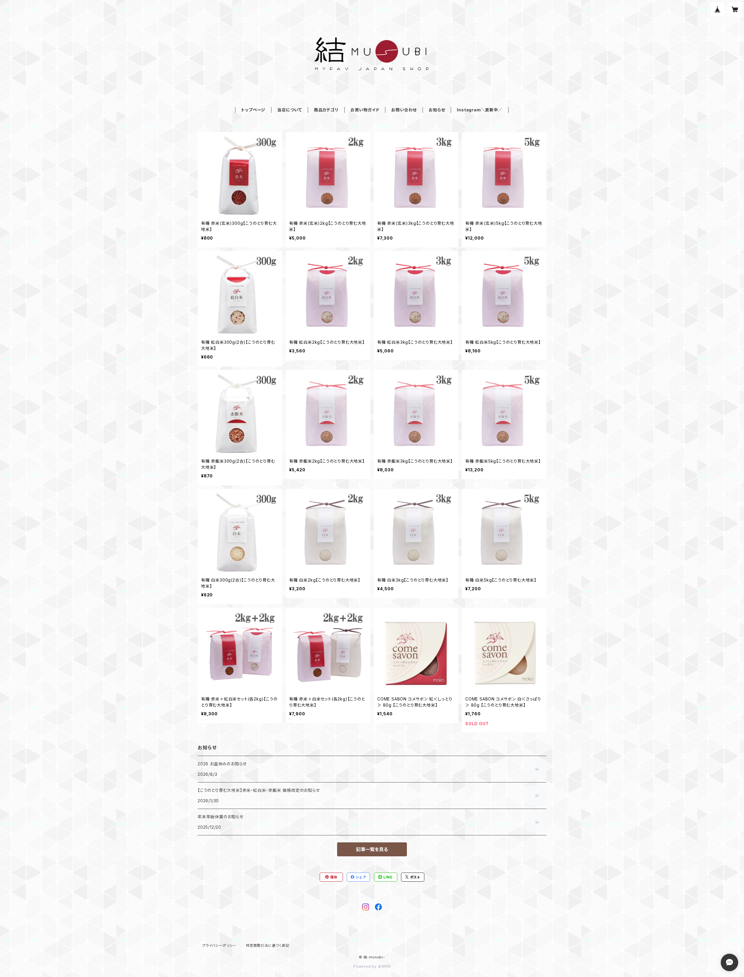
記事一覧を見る (372, 849)
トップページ (253, 109)
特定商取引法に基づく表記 (267, 945)
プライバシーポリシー (219, 945)
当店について (289, 109)
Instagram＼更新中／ (479, 109)
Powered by (365, 966)
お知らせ (437, 109)
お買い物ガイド (365, 109)
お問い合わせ (404, 109)
